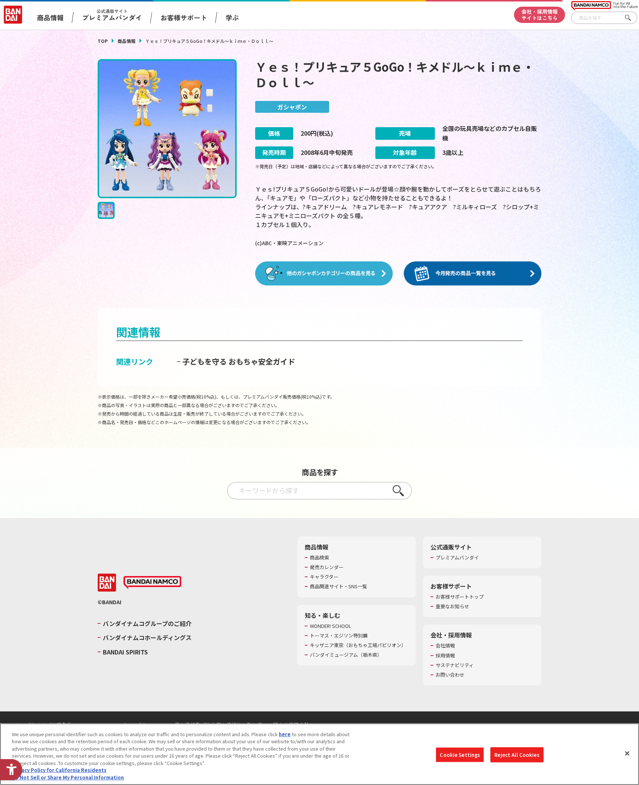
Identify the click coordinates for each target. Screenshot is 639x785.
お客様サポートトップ (460, 596)
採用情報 (445, 655)
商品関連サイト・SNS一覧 (338, 586)
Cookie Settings (460, 754)
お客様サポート (183, 17)
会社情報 (445, 645)
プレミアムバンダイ (457, 557)
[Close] (627, 753)
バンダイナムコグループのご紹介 (147, 623)
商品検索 (319, 557)
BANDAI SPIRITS (125, 652)
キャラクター (324, 576)
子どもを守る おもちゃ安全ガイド (238, 361)
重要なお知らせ (452, 606)
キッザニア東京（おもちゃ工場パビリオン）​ (358, 645)
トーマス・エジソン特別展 (339, 635)
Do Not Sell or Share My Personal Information (68, 777)
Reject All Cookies (516, 754)
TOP (103, 41)
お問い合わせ (450, 674)
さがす (632, 18)
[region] (319, 754)
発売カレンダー (327, 567)
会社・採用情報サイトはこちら (539, 14)
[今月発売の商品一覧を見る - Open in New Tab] (472, 273)
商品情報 (126, 41)
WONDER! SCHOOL (330, 626)
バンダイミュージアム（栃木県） (346, 655)
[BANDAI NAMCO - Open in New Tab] (152, 582)
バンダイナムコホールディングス (147, 637)
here (285, 734)
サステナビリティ (455, 665)
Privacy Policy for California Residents (59, 770)
